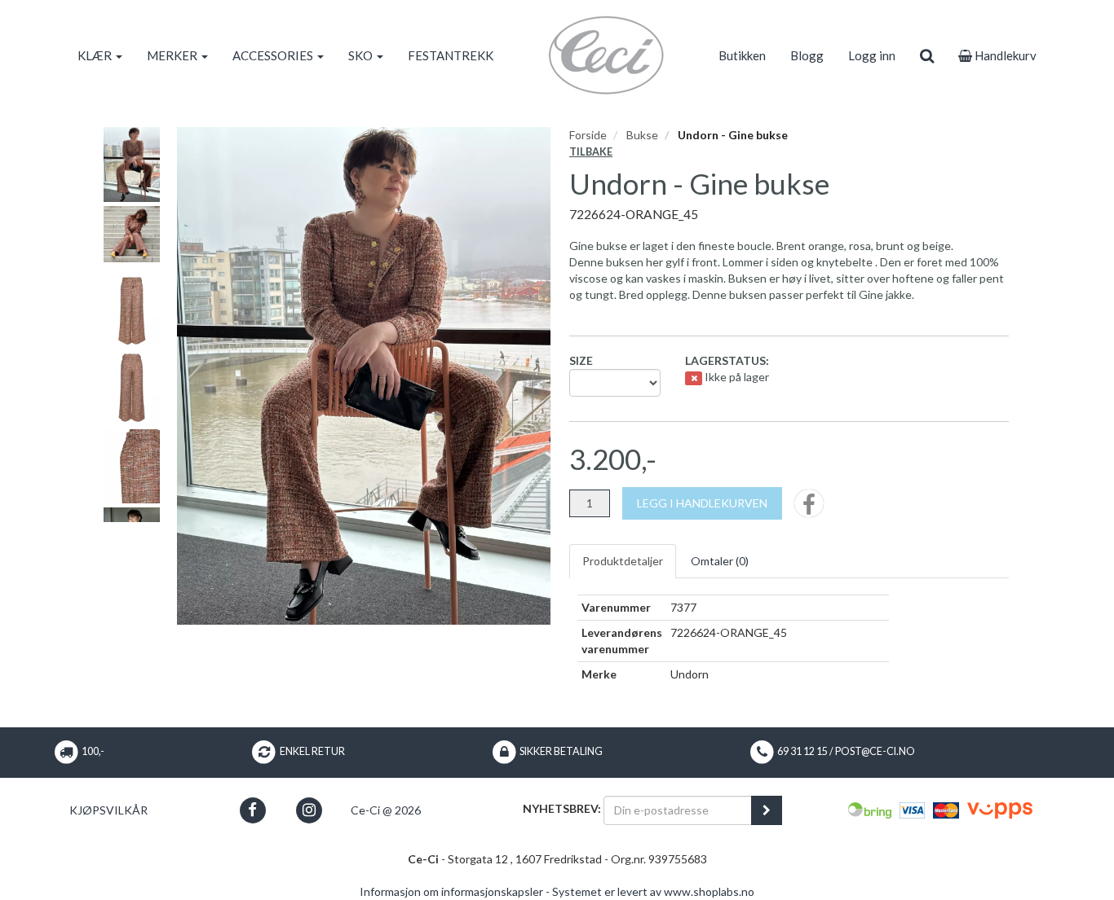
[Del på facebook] (809, 509)
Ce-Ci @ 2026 (386, 810)
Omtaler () (720, 561)
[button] (252, 810)
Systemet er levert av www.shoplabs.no (653, 891)
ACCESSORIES (274, 55)
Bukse (642, 135)
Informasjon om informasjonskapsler (451, 891)
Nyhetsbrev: (562, 808)
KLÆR (95, 55)
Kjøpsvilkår (108, 810)
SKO (361, 55)
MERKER (173, 55)
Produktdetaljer (622, 561)
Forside (588, 135)
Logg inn (871, 55)
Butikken (742, 55)
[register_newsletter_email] (766, 810)
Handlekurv (1004, 55)
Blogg (807, 55)
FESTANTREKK (450, 55)
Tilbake (590, 152)
